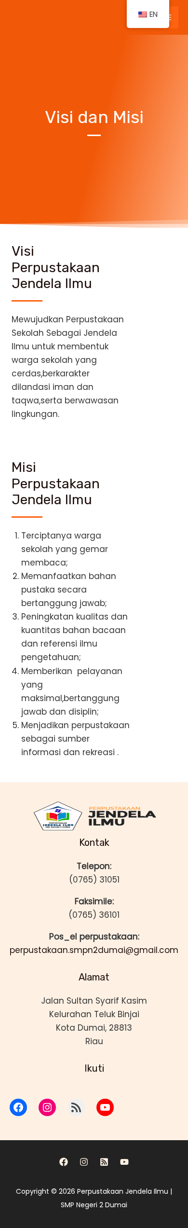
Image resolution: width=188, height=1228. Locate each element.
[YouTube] (124, 1162)
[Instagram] (84, 1162)
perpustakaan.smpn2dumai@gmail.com (94, 950)
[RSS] (104, 1162)
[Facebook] (63, 1162)
